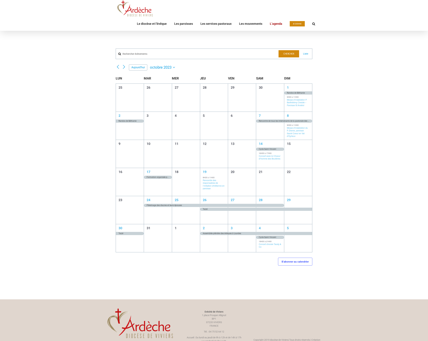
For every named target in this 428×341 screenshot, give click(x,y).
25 (176, 200)
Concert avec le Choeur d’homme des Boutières (269, 157)
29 (289, 200)
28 (260, 200)
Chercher (288, 53)
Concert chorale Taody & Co (270, 245)
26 (204, 200)
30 (120, 228)
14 (260, 144)
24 (148, 200)
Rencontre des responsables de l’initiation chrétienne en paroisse (214, 184)
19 (204, 172)
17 (148, 172)
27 (232, 200)
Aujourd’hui (138, 67)
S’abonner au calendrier (295, 261)
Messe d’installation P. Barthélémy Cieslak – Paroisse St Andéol (297, 102)
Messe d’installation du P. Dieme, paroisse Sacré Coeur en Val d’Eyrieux (297, 132)
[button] (314, 24)
